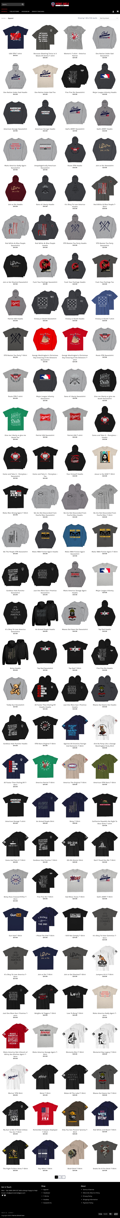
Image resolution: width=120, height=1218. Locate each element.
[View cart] (118, 11)
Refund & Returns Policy (91, 1193)
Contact (10, 1212)
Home (3, 18)
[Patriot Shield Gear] (60, 4)
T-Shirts (46, 1196)
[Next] (63, 1177)
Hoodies (46, 1199)
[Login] (113, 11)
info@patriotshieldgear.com (15, 1193)
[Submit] (22, 4)
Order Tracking (38, 11)
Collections (14, 11)
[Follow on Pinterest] (5, 1195)
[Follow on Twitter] (2, 1195)
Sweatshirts (47, 1203)
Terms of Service (88, 1189)
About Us (4, 1212)
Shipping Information (90, 1199)
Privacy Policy (87, 1196)
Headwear (26, 11)
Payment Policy (88, 1203)
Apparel (4, 11)
